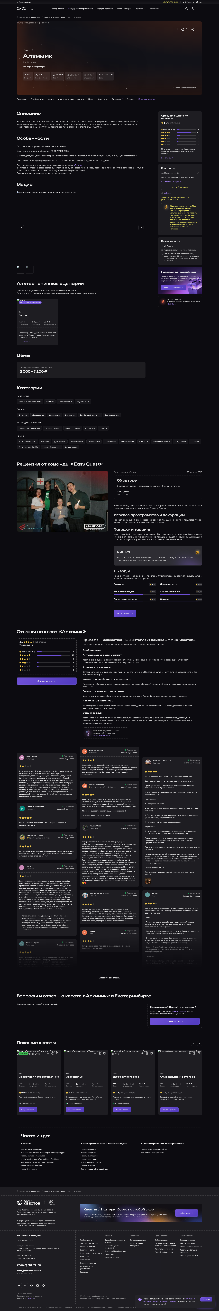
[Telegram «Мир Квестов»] (25, 1285)
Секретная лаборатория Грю (39, 1077)
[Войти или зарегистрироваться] (192, 8)
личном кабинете (179, 1011)
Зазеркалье (74, 1077)
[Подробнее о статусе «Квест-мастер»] (42, 838)
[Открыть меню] (199, 8)
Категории (103, 99)
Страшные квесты (187, 1240)
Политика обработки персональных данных (94, 1307)
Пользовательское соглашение (59, 1307)
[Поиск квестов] (186, 8)
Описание (21, 99)
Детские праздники (138, 1240)
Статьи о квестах (112, 1258)
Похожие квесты (146, 99)
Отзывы (130, 99)
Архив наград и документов (86, 1267)
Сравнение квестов (88, 1263)
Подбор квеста (57, 8)
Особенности (37, 99)
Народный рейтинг (105, 8)
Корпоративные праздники (136, 1244)
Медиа (51, 99)
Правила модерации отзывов (29, 1307)
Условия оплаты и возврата (129, 1307)
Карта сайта (85, 1260)
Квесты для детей (187, 1243)
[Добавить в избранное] (188, 29)
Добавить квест (161, 1240)
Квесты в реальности (89, 1243)
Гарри (23, 315)
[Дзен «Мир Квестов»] (37, 1285)
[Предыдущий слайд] (21, 227)
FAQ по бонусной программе (112, 1246)
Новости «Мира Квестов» (115, 1251)
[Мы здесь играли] (177, 29)
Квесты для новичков (189, 1255)
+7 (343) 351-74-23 (29, 1265)
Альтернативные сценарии (71, 99)
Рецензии (117, 99)
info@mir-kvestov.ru (101, 735)
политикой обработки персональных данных (169, 1300)
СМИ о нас (109, 1254)
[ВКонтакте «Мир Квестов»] (19, 1285)
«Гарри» (78, 165)
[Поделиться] (193, 29)
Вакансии (84, 1272)
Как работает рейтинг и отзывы (115, 1241)
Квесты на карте (124, 8)
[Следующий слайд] (140, 227)
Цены (91, 99)
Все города (84, 1256)
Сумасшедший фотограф (177, 1077)
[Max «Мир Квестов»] (43, 1285)
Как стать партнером (164, 1249)
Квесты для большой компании (188, 1251)
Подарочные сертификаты (81, 8)
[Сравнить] (183, 29)
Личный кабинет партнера (166, 1252)
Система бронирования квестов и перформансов (165, 1244)
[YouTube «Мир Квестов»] (31, 1285)
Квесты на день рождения (191, 1246)
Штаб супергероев (126, 1077)
